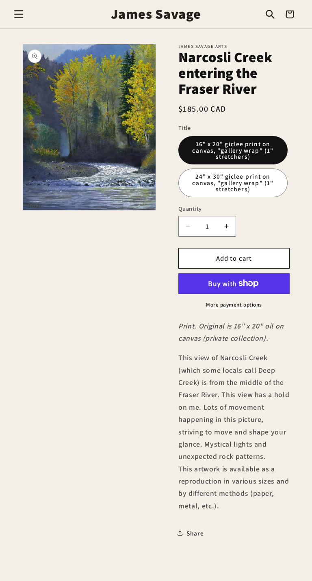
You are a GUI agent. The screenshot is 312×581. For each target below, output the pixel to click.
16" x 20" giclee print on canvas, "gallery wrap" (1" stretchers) (232, 150)
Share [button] (195, 533)
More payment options (234, 304)
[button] (18, 14)
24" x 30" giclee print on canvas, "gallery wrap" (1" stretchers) (232, 182)
